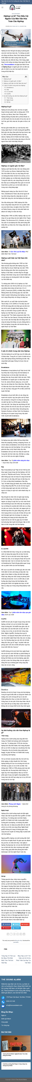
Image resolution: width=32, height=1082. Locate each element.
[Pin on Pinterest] (20, 934)
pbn (25, 26)
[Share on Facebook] (11, 934)
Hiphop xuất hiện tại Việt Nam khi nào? (15, 83)
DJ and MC (10, 91)
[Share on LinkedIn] (24, 934)
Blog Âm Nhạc (7, 1012)
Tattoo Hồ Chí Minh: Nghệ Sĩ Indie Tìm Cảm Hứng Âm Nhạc (15, 1054)
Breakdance (10, 87)
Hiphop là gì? (7, 79)
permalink (15, 942)
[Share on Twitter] (14, 934)
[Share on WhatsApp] (7, 934)
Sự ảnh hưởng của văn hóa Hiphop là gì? (15, 96)
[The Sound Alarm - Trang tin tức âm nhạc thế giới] (16, 7)
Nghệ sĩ (3, 1015)
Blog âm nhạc (16, 13)
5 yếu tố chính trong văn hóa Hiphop (14, 85)
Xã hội (8, 102)
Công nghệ (4, 1022)
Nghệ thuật (10, 100)
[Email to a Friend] (17, 934)
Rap (8, 89)
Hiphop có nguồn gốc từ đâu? (12, 81)
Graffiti (9, 94)
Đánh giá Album (6, 1019)
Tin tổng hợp (5, 1025)
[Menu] (2, 7)
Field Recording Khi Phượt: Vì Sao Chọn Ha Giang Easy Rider (15, 1064)
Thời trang (10, 98)
